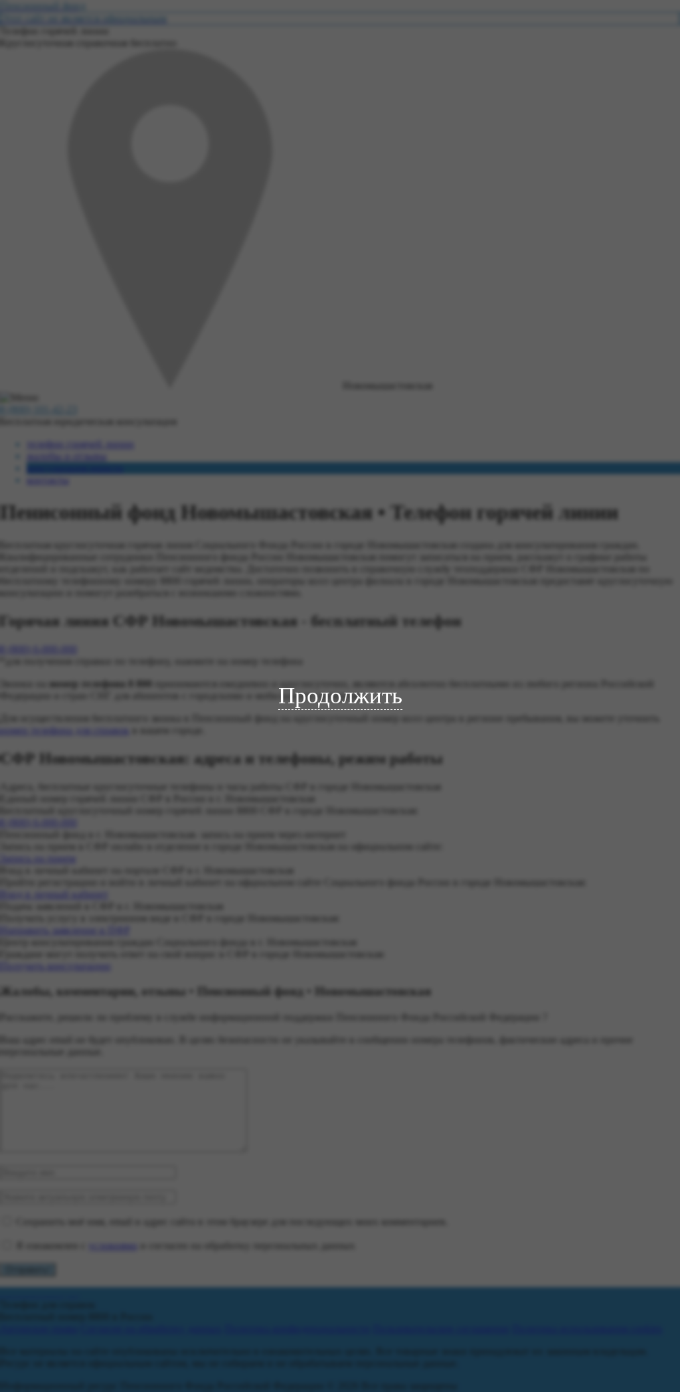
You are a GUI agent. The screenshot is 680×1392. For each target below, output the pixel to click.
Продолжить (340, 696)
